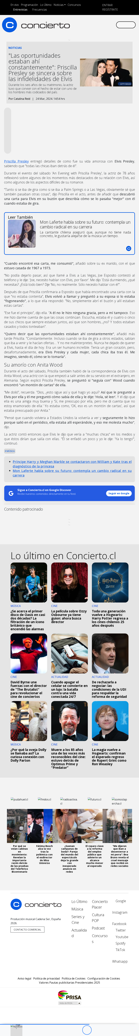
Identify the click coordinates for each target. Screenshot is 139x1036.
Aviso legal (24, 978)
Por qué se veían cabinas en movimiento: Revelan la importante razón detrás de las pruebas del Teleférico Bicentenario (19, 858)
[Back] (68, 1030)
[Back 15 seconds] (77, 1030)
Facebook (119, 923)
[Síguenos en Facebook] (86, 24)
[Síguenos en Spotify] (102, 24)
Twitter (120, 930)
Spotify (120, 943)
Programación (29, 5)
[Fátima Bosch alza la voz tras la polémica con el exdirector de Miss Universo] (44, 826)
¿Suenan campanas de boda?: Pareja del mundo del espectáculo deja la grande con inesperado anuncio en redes (69, 858)
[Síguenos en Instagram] (80, 24)
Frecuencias (39, 9)
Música (10, 451)
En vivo (15, 5)
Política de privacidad (46, 978)
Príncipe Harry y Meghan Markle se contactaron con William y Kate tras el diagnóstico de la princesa (72, 464)
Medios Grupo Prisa (69, 1003)
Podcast (98, 928)
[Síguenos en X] (91, 24)
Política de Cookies (73, 978)
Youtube (121, 937)
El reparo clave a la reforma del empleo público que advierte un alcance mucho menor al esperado (95, 856)
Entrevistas (20, 9)
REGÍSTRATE (110, 9)
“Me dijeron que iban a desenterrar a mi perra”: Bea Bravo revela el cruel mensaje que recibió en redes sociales (120, 856)
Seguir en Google (118, 493)
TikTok (120, 949)
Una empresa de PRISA (69, 995)
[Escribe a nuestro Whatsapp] (113, 24)
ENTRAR (107, 5)
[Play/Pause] (87, 1030)
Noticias (59, 5)
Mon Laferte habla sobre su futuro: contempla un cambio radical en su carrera (72, 473)
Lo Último (46, 5)
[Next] (105, 1030)
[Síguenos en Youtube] (96, 24)
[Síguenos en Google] (75, 24)
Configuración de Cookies (103, 978)
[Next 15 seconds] (96, 1030)
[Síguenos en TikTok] (107, 24)
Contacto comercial (27, 929)
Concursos (74, 5)
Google (120, 901)
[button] (44, 1024)
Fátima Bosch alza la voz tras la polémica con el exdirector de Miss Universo (44, 854)
